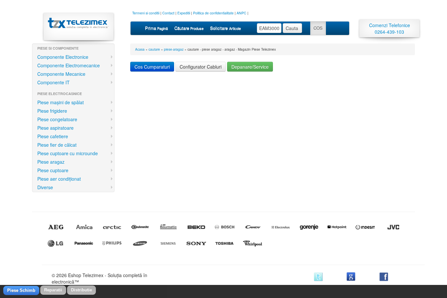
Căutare (189, 28)
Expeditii (183, 12)
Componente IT (53, 82)
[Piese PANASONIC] (84, 243)
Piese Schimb (21, 290)
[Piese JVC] (393, 227)
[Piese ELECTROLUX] (281, 227)
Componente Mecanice (61, 74)
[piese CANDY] (252, 227)
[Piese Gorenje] (309, 227)
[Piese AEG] (55, 227)
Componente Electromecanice (68, 65)
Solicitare (225, 28)
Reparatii (53, 290)
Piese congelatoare (57, 119)
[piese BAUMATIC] (168, 227)
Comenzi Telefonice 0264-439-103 (389, 28)
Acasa (140, 49)
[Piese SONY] (196, 243)
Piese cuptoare (52, 170)
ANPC (241, 12)
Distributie (81, 290)
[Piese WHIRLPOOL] (252, 243)
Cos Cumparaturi (152, 66)
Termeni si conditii (145, 12)
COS (318, 28)
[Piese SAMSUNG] (140, 243)
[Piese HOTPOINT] (337, 227)
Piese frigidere (52, 111)
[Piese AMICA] (84, 227)
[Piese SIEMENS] (168, 243)
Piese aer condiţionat (59, 178)
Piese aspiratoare (55, 127)
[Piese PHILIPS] (112, 243)
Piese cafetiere (52, 136)
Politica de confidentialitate (213, 12)
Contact (168, 12)
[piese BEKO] (196, 227)
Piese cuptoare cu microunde (67, 153)
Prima (156, 28)
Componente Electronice (62, 57)
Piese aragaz (50, 161)
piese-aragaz (174, 49)
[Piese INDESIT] (365, 227)
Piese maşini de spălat (60, 102)
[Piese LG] (55, 243)
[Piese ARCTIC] (112, 227)
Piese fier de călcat (57, 144)
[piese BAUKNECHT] (140, 227)
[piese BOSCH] (224, 227)
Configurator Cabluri (201, 66)
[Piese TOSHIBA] (224, 243)
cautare (154, 49)
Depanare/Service (250, 66)
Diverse (45, 187)
